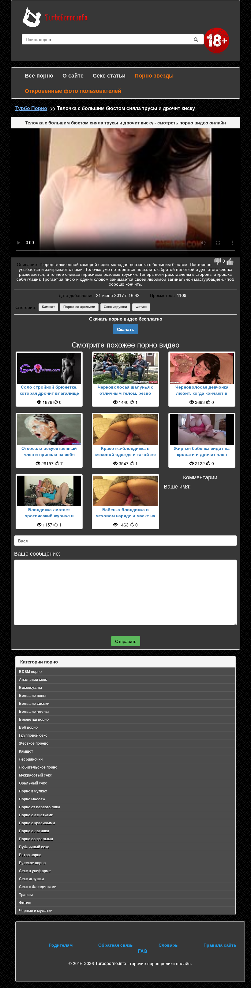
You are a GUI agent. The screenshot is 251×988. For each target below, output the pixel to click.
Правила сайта (220, 945)
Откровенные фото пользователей (73, 91)
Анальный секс (33, 679)
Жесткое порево (33, 743)
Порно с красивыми (37, 823)
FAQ (142, 951)
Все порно (39, 75)
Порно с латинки (34, 831)
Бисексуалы (30, 687)
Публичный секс (34, 846)
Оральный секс (33, 783)
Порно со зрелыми (79, 307)
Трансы (26, 894)
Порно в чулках (33, 791)
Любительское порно (38, 767)
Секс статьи (109, 75)
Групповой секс (33, 735)
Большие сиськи (34, 703)
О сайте (73, 75)
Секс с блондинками (37, 886)
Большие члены (34, 711)
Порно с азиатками (36, 815)
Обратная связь (115, 945)
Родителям (61, 945)
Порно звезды (154, 75)
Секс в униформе (35, 870)
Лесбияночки (31, 759)
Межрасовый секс (35, 775)
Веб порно (28, 727)
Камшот (48, 307)
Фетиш (141, 307)
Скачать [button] (125, 329)
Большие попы (32, 695)
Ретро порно (30, 854)
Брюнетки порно (34, 719)
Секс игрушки (115, 307)
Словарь (168, 945)
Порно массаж (32, 799)
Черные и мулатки (35, 910)
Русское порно (32, 862)
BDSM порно (30, 671)
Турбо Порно (31, 108)
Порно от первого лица (39, 807)
